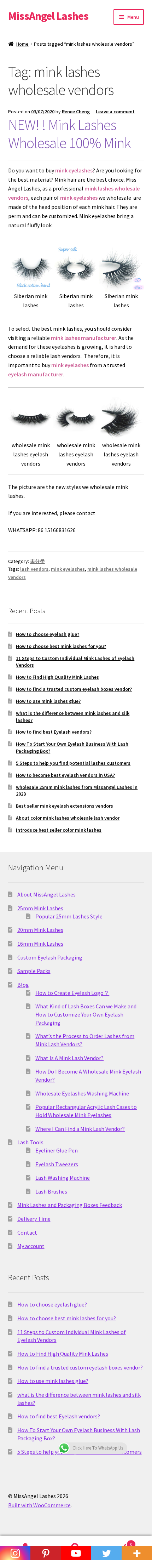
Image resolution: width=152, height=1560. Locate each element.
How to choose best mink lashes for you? (61, 646)
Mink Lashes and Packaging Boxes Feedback (69, 1204)
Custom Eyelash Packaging (49, 957)
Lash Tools (30, 1142)
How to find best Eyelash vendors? (54, 732)
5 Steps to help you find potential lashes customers (73, 763)
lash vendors (34, 569)
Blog (23, 984)
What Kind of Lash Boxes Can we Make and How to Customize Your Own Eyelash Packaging (85, 1014)
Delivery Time (34, 1218)
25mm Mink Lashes (40, 908)
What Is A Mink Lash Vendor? (69, 1057)
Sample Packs (34, 970)
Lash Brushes (51, 1191)
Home (22, 44)
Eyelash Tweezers (56, 1164)
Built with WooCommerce (39, 1505)
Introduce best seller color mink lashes (58, 830)
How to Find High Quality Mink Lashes (57, 677)
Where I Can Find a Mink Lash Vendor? (80, 1128)
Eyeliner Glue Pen (56, 1150)
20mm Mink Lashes (40, 929)
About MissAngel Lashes (46, 894)
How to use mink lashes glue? (48, 701)
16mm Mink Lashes (40, 943)
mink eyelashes (68, 569)
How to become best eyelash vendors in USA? (65, 775)
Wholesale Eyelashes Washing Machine (82, 1093)
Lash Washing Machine (62, 1177)
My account (31, 1245)
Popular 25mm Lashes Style (69, 916)
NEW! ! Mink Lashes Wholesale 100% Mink (69, 133)
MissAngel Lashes (48, 16)
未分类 (37, 561)
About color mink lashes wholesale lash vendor (67, 818)
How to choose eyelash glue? (47, 634)
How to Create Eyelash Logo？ (72, 992)
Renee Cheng (76, 111)
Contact (27, 1232)
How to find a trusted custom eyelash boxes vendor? (74, 689)
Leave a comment (115, 111)
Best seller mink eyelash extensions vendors (64, 806)
